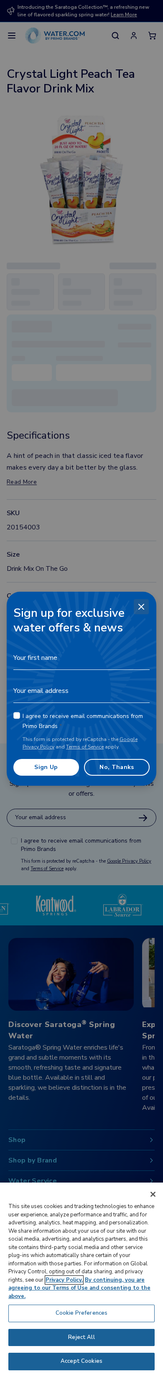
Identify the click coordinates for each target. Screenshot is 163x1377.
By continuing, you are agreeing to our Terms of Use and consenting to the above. (79, 1288)
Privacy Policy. (64, 1280)
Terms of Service (85, 746)
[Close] (141, 606)
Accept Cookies (81, 1361)
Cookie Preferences (81, 1313)
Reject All (81, 1337)
